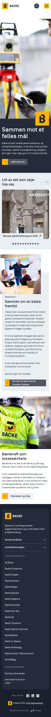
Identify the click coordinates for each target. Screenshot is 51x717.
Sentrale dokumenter (15, 673)
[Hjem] (10, 6)
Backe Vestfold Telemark (16, 629)
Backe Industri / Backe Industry (19, 653)
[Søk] (36, 5)
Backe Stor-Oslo (12, 611)
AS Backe (9, 562)
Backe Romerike (12, 605)
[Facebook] (27, 695)
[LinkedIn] (32, 695)
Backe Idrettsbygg (13, 647)
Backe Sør (9, 617)
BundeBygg (10, 659)
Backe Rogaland (12, 599)
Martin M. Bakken (13, 641)
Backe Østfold (11, 635)
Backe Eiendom (12, 581)
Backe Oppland (12, 593)
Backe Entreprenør (13, 568)
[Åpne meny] (46, 5)
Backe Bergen (11, 587)
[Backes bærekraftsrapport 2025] (25, 214)
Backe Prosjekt (12, 575)
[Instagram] (37, 695)
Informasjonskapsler (34, 703)
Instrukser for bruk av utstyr (15, 681)
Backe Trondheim (13, 623)
